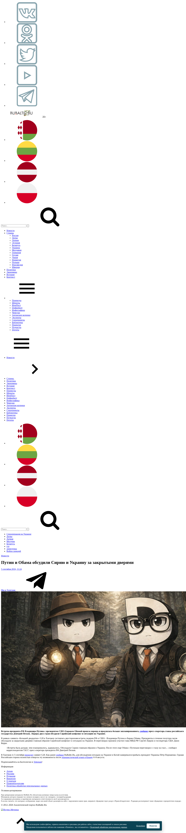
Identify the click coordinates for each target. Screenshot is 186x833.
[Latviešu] (27, 181)
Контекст (11, 277)
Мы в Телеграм (8, 590)
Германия (16, 252)
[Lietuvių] (27, 161)
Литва (15, 238)
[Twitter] (27, 64)
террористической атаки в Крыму (77, 757)
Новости (11, 230)
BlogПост (16, 305)
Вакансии (11, 778)
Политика (11, 270)
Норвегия (16, 260)
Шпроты (16, 303)
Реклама (10, 773)
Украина (16, 248)
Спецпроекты (18, 320)
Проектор (16, 325)
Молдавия (16, 250)
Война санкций (14, 551)
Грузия (15, 255)
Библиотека (17, 322)
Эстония (16, 243)
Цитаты (15, 330)
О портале (11, 781)
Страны (10, 233)
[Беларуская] (27, 140)
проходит (29, 755)
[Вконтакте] (27, 22)
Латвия (15, 240)
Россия (15, 235)
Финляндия (17, 265)
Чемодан (16, 313)
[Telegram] (27, 105)
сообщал (60, 755)
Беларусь (16, 245)
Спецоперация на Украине (19, 534)
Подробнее (140, 826)
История (10, 274)
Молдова (11, 541)
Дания (15, 257)
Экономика (12, 272)
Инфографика (18, 310)
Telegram (38, 762)
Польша (15, 262)
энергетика (12, 549)
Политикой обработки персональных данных (108, 827)
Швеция (16, 267)
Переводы (16, 300)
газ (8, 546)
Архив (10, 771)
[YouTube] (27, 84)
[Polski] (27, 202)
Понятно (153, 826)
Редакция (11, 776)
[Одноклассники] (27, 43)
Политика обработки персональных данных (27, 786)
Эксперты (16, 317)
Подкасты (16, 327)
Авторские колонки (21, 315)
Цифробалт (17, 308)
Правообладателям (15, 783)
